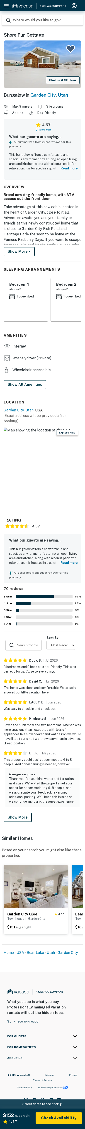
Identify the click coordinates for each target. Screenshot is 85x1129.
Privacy (73, 1075)
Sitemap (49, 1075)
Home (9, 952)
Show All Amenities (25, 384)
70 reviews (43, 130)
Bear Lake (35, 952)
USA (20, 952)
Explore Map (67, 432)
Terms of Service (42, 1080)
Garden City (43, 95)
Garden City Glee (22, 914)
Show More (18, 817)
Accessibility (24, 1087)
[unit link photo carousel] (36, 886)
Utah (63, 95)
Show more (18, 251)
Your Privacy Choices (50, 1087)
